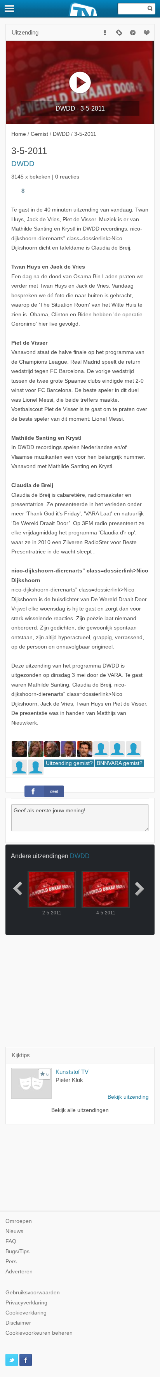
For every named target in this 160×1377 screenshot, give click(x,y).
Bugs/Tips (17, 1251)
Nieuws (14, 1231)
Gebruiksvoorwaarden (32, 1292)
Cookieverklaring (26, 1313)
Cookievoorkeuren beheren (39, 1333)
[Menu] (9, 8)
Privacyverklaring (26, 1303)
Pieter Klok (69, 1080)
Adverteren (19, 1272)
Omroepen (18, 1221)
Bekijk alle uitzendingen (80, 1110)
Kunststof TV (72, 1071)
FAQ (10, 1241)
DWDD (23, 164)
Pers (11, 1261)
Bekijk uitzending (128, 1097)
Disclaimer (18, 1323)
